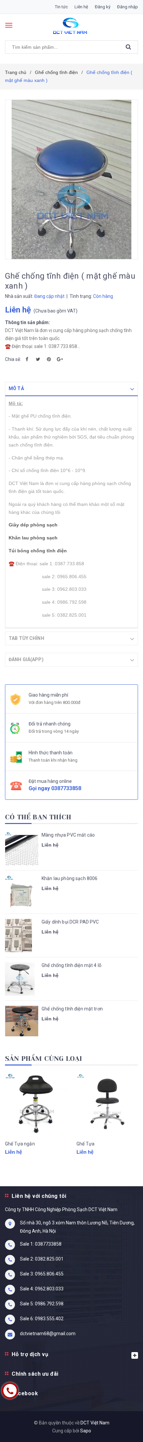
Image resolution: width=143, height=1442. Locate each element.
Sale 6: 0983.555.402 (42, 1318)
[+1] (60, 359)
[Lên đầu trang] (120, 1428)
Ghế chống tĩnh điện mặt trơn (72, 1008)
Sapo (85, 1430)
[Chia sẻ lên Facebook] (27, 359)
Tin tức (61, 6)
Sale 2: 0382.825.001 (42, 1259)
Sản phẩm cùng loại (43, 1059)
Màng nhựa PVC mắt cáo (68, 835)
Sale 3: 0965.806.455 (42, 1273)
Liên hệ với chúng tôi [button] (39, 1196)
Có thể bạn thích (38, 817)
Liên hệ (81, 6)
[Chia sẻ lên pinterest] (49, 359)
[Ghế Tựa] (107, 1104)
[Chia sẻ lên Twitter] (38, 359)
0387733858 (66, 788)
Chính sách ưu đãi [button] (35, 1374)
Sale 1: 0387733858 (41, 1244)
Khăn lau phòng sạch (33, 537)
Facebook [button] (25, 1393)
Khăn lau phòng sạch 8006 (69, 878)
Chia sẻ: (13, 359)
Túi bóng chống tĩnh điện (38, 550)
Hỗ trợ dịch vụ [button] (30, 1354)
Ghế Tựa (85, 1143)
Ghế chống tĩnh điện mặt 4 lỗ (71, 965)
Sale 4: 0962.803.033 (42, 1288)
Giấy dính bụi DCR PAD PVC (70, 922)
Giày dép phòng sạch (33, 524)
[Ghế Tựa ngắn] (36, 1104)
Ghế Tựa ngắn (20, 1143)
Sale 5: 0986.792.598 (42, 1303)
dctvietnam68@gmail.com (47, 1333)
